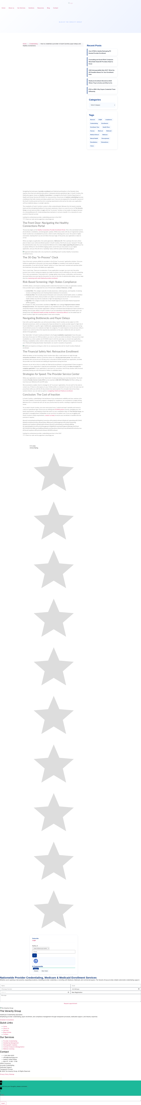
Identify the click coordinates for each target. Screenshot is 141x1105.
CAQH (100, 119)
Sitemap (11, 1074)
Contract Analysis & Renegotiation (13, 1047)
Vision (92, 146)
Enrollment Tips (94, 127)
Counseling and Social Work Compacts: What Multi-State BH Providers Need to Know (101, 62)
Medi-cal (100, 131)
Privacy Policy (4, 1074)
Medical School (94, 134)
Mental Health (94, 138)
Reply (2, 1095)
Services (5, 1030)
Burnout (92, 119)
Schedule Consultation (7, 1020)
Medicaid (108, 131)
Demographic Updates (10, 1045)
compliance (108, 119)
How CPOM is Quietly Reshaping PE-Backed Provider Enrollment (100, 52)
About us (11, 8)
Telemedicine (104, 142)
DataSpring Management (11, 1043)
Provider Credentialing (10, 1041)
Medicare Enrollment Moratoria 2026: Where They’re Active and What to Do (100, 82)
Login (34, 940)
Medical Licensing (8, 1049)
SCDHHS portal (59, 409)
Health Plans (106, 127)
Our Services (21, 8)
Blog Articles (7, 1032)
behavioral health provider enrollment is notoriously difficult (50, 312)
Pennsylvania (105, 138)
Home (3, 8)
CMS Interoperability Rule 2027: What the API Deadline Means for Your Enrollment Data (101, 72)
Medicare (105, 134)
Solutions (31, 8)
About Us (6, 1028)
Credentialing (33, 44)
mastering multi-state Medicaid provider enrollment (43, 278)
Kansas (92, 131)
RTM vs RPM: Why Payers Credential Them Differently (102, 90)
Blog (48, 8)
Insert (3, 1103)
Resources (40, 8)
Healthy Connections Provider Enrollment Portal (51, 230)
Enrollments (104, 123)
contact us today (50, 415)
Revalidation (93, 142)
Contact (55, 8)
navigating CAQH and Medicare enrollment (60, 391)
